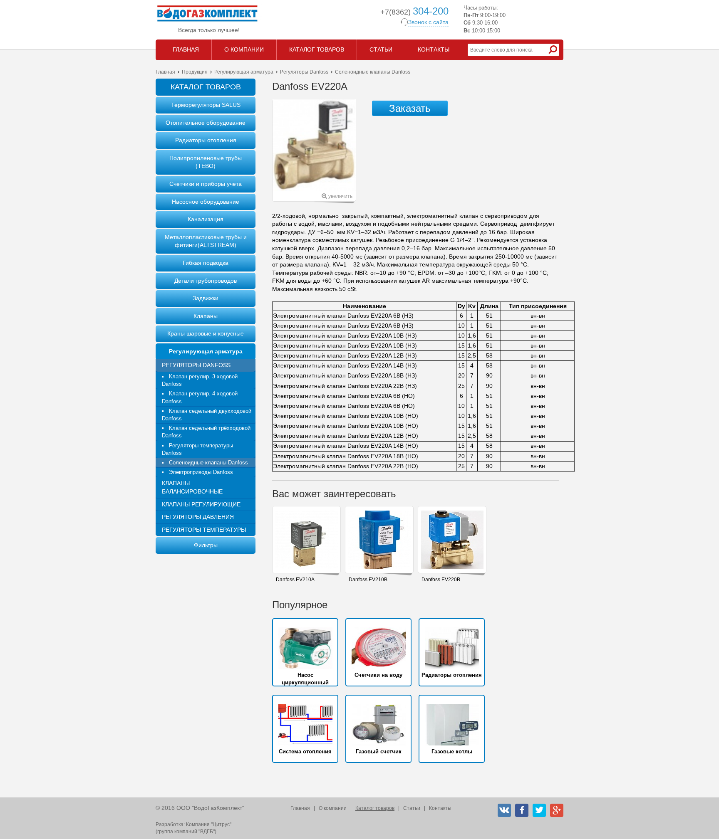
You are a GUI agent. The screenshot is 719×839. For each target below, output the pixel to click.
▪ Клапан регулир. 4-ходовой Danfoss (200, 397)
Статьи (411, 808)
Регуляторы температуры (204, 529)
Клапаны (205, 316)
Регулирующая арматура (243, 72)
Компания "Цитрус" (208, 824)
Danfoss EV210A (295, 579)
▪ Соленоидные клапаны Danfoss (205, 462)
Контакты (440, 808)
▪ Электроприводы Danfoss (197, 472)
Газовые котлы (451, 751)
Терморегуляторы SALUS (205, 104)
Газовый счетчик (379, 751)
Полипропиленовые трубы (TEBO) (205, 162)
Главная (165, 72)
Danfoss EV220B (440, 579)
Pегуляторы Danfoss (304, 72)
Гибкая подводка (205, 262)
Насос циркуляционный (305, 679)
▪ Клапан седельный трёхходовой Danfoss (206, 432)
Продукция (195, 72)
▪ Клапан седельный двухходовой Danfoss (206, 415)
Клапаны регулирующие (201, 504)
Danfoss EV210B (368, 579)
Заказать (410, 108)
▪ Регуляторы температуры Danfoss (197, 449)
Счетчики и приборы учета (205, 183)
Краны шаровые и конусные (205, 333)
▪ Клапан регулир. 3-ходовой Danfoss (200, 380)
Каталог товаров (374, 808)
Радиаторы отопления (205, 140)
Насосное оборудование (205, 201)
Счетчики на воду (378, 675)
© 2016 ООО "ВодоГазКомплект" (200, 807)
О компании (333, 808)
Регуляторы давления (198, 516)
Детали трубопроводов (205, 280)
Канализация (205, 219)
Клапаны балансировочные (192, 487)
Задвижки (205, 298)
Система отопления (305, 751)
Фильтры (206, 545)
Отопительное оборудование (205, 122)
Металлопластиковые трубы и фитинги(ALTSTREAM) (206, 241)
